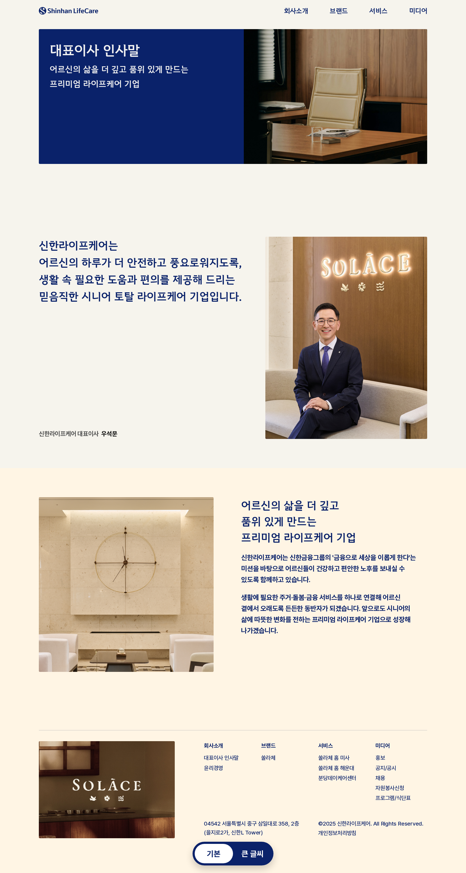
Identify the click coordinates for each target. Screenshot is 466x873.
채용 (380, 778)
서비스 (378, 10)
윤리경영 (213, 768)
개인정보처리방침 (337, 833)
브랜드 (339, 10)
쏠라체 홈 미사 (334, 757)
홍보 (380, 757)
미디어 (418, 10)
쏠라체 (268, 757)
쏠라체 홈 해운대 (336, 768)
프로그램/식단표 (393, 798)
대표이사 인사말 (221, 757)
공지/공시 (385, 768)
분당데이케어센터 (337, 778)
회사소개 (296, 10)
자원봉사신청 (389, 788)
